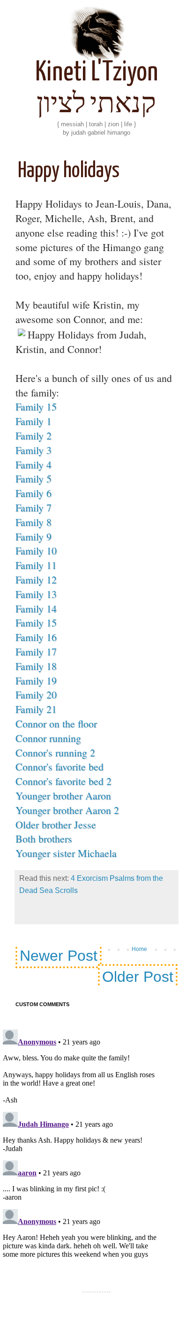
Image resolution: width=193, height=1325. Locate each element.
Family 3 (33, 450)
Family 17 (36, 651)
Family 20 (36, 694)
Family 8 (33, 522)
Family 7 (33, 507)
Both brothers (43, 838)
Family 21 (36, 709)
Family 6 (33, 493)
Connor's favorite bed (59, 766)
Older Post (137, 976)
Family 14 (36, 608)
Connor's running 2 (55, 752)
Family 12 (36, 579)
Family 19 (36, 680)
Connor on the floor (56, 723)
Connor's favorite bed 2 (63, 781)
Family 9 (33, 536)
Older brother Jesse (55, 824)
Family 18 (36, 666)
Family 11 (36, 565)
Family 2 (33, 435)
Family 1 (33, 421)
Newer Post (58, 955)
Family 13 (36, 594)
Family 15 (36, 406)
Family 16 (36, 637)
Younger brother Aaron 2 (67, 810)
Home (139, 949)
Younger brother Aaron (63, 795)
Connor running (48, 738)
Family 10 (36, 550)
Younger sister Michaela (66, 853)
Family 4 (33, 464)
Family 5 (33, 478)
